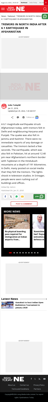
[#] (16, 196)
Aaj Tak (41, 2)
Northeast (24, 2)
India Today (33, 2)
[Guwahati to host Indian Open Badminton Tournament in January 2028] (7, 305)
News (3, 16)
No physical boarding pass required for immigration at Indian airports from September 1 (16, 235)
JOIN (37, 196)
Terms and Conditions (20, 389)
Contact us (24, 385)
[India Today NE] (16, 9)
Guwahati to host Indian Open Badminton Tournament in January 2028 (29, 305)
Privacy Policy (39, 385)
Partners (37, 389)
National (11, 16)
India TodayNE (14, 105)
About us (11, 385)
